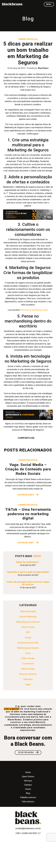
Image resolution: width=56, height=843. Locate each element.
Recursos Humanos (28, 674)
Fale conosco (28, 801)
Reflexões (28, 679)
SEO (28, 632)
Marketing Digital (28, 611)
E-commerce (28, 663)
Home (28, 772)
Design (28, 637)
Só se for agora (28, 752)
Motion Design (28, 669)
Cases (28, 789)
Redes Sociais (28, 627)
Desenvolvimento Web (28, 642)
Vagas (28, 684)
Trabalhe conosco (28, 797)
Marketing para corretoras (28, 622)
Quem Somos (28, 776)
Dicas (28, 653)
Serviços (28, 780)
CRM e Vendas (28, 658)
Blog (28, 793)
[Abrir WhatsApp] (49, 836)
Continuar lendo (28, 494)
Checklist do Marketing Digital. (34, 310)
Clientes (28, 785)
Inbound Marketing (28, 616)
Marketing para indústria (28, 648)
